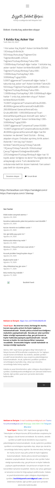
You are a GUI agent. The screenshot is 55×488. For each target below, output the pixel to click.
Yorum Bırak (32, 176)
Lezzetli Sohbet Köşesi (27, 16)
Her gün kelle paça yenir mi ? (14, 234)
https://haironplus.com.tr (12, 193)
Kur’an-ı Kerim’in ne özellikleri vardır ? (17, 227)
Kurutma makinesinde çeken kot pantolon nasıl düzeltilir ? (25, 221)
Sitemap (29, 193)
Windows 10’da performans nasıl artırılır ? (19, 247)
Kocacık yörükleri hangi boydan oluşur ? (18, 253)
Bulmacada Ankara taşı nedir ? (14, 240)
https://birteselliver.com (12, 190)
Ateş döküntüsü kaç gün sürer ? (15, 266)
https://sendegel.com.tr (35, 190)
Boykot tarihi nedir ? (11, 260)
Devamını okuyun (14, 177)
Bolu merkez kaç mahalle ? (13, 273)
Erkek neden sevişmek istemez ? (15, 215)
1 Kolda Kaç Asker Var (18, 39)
